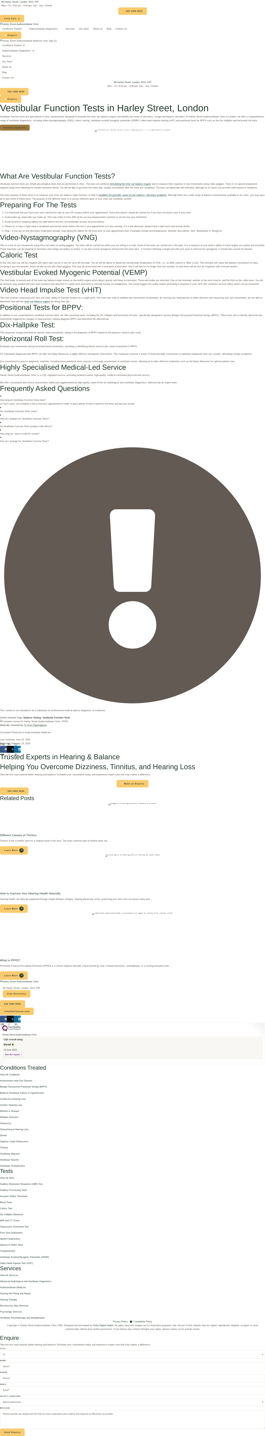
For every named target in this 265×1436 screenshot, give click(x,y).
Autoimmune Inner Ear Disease (16, 1080)
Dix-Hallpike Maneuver (11, 1214)
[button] (132, 11)
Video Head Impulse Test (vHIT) (16, 1263)
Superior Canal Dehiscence (14, 1141)
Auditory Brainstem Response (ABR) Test (21, 1184)
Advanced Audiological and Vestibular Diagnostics (25, 1281)
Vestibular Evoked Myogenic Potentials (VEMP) (24, 1257)
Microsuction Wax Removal (14, 1305)
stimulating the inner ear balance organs (130, 184)
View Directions (16, 994)
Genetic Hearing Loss (11, 1105)
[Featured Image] (132, 818)
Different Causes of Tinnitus (18, 835)
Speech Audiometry (10, 1239)
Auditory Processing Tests (13, 1190)
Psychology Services (11, 1311)
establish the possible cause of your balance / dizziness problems (133, 195)
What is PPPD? (10, 960)
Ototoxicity (5, 1123)
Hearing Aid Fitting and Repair (15, 1293)
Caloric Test (6, 1208)
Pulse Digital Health (103, 1325)
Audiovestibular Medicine (13, 1287)
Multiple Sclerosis (9, 1117)
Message (5, 1408)
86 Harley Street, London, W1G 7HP (20, 2)
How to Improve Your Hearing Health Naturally (30, 893)
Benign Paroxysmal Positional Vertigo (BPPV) (23, 1086)
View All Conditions (10, 1074)
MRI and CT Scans (10, 1220)
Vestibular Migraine (10, 1153)
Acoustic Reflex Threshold (13, 1196)
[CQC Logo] (11, 1030)
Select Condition (10, 1396)
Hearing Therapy (8, 1299)
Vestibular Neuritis (9, 1160)
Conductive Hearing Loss (13, 1099)
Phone (3, 1372)
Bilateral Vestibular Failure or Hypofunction (22, 1093)
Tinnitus (4, 1147)
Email (3, 1384)
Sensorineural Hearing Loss (14, 1129)
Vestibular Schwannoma (12, 1166)
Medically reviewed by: (23, 725)
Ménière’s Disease (9, 1111)
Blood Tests (6, 1202)
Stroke (3, 1135)
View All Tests (7, 1178)
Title (3, 1349)
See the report (12, 1054)
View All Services (9, 1275)
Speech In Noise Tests (11, 1245)
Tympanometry (7, 1251)
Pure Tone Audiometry (11, 1232)
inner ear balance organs (37, 301)
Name (3, 1361)
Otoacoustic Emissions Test (14, 1226)
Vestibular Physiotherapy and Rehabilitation (22, 1318)
